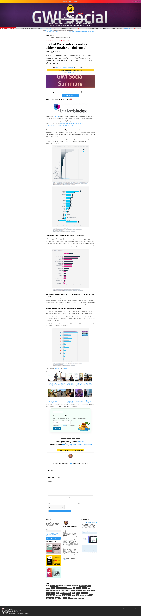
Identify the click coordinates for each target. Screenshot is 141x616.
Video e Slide (50, 598)
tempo (73, 595)
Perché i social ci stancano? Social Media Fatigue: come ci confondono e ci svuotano (88, 384)
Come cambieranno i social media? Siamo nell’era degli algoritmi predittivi (53, 384)
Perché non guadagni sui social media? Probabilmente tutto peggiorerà (70, 384)
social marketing (51, 595)
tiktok (77, 595)
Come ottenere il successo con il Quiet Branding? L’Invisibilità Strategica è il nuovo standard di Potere (70, 400)
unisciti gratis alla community (84, 444)
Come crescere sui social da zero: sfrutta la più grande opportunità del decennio (88, 400)
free (74, 588)
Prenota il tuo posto (26, 28)
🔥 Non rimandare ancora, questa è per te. (70, 70)
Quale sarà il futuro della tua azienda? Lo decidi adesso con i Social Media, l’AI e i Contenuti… (61, 384)
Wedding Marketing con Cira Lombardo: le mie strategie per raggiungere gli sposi (79, 399)
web (56, 598)
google (84, 588)
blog (47, 585)
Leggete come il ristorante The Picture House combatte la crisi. (81, 31)
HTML (89, 588)
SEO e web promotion (65, 592)
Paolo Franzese (58, 67)
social (73, 438)
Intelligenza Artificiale (85, 25)
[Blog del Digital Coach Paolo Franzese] (70, 11)
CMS (69, 585)
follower (69, 588)
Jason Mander (57, 368)
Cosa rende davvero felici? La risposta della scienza (61, 399)
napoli (89, 590)
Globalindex (57, 116)
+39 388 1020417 (136, 1)
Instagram (57, 590)
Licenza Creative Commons (25, 613)
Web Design (64, 598)
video (91, 595)
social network (66, 595)
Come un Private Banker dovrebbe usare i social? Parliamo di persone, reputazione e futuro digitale (53, 400)
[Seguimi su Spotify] (73, 72)
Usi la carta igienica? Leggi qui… (52, 31)
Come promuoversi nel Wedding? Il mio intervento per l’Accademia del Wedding (79, 384)
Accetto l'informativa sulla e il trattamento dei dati (64, 425)
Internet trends (65, 590)
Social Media (66, 25)
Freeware (78, 588)
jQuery (73, 590)
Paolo (70, 15)
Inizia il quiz (57, 428)
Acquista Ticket (108, 28)
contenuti (82, 585)
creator (48, 588)
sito (73, 592)
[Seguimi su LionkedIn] (6, 612)
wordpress (80, 598)
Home (46, 30)
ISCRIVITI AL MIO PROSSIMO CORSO (71, 450)
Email (47, 529)
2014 (62, 438)
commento (77, 443)
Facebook (63, 588)
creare (88, 585)
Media (85, 590)
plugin (93, 590)
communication (75, 585)
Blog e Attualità (54, 585)
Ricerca (53, 592)
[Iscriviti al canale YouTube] (70, 72)
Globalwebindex (65, 368)
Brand (61, 585)
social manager (84, 592)
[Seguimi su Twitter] (8, 612)
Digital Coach (53, 25)
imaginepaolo (50, 590)
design (53, 588)
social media (59, 595)
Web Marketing (74, 598)
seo (57, 592)
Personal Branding (74, 25)
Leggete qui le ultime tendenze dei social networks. (60, 37)
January (69, 438)
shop (71, 463)
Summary (78, 438)
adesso (64, 559)
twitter (82, 595)
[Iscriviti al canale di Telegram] (3, 612)
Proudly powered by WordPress (7, 613)
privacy (64, 425)
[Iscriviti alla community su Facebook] (68, 72)
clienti (65, 585)
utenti (86, 595)
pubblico (48, 592)
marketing (79, 590)
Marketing (59, 25)
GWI (65, 438)
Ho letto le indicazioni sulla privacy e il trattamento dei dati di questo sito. (52, 534)
